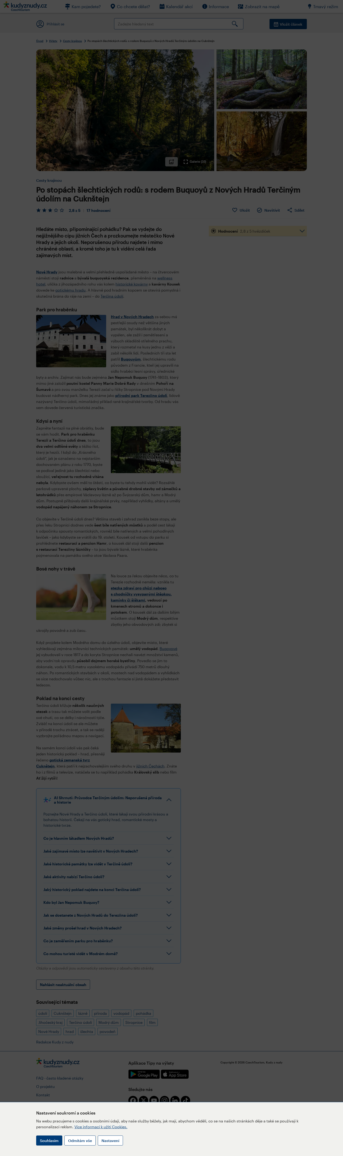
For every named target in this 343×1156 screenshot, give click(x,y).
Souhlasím (49, 1140)
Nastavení (110, 1140)
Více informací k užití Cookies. (100, 1127)
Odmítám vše (80, 1140)
